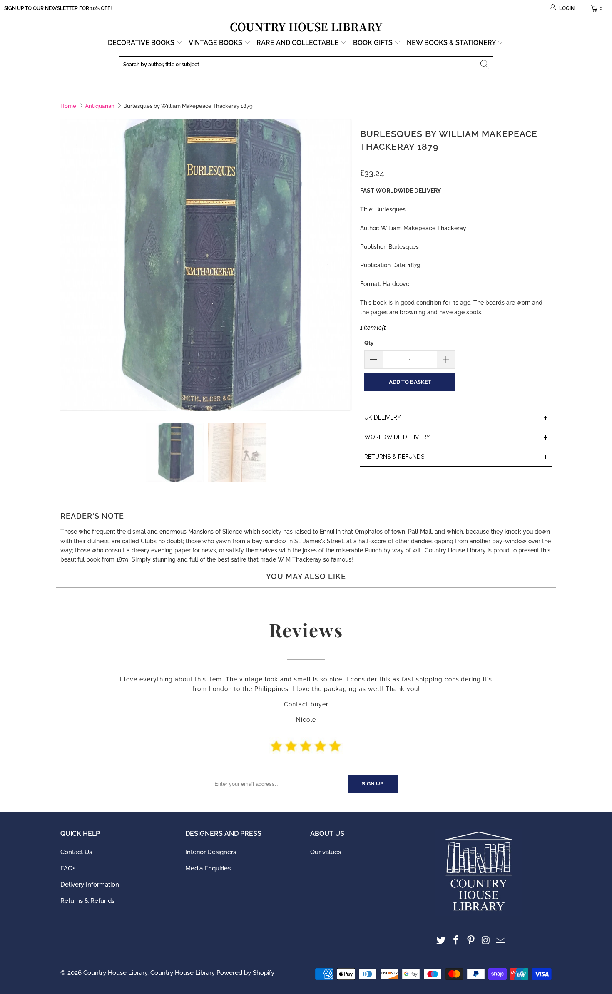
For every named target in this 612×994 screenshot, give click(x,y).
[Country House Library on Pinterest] (471, 940)
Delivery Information (89, 884)
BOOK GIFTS (373, 43)
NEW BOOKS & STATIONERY (452, 43)
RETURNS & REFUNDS (456, 457)
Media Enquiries (208, 868)
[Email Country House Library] (501, 940)
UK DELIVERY (456, 418)
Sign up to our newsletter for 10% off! (58, 8)
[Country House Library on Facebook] (456, 940)
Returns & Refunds (87, 901)
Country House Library (115, 973)
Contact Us (76, 852)
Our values (325, 852)
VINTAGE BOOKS (215, 43)
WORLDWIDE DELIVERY (456, 437)
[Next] (345, 265)
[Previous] (66, 265)
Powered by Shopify (245, 973)
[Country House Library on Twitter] (441, 940)
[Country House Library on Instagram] (486, 940)
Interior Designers (210, 852)
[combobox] (306, 64)
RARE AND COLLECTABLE (298, 43)
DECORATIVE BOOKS (142, 43)
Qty (368, 343)
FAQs (67, 868)
